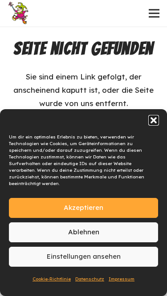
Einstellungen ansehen (84, 256)
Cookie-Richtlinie (52, 279)
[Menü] (154, 13)
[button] (153, 120)
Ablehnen (83, 232)
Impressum (121, 279)
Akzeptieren (83, 207)
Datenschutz (89, 279)
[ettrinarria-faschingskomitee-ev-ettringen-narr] (19, 13)
